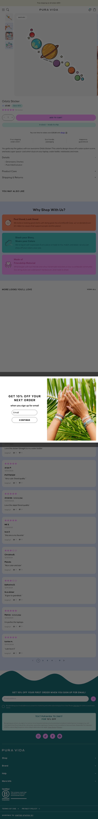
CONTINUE (24, 420)
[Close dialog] (94, 380)
